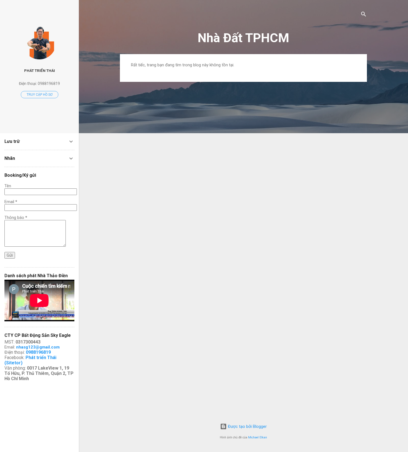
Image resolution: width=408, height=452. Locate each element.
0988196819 (38, 352)
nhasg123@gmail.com (38, 347)
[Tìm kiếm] (363, 15)
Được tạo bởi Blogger (247, 426)
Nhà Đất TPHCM (243, 38)
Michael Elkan (257, 437)
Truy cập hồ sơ (39, 95)
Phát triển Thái (39, 70)
